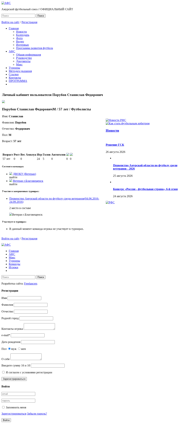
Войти (6, 420)
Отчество (7, 311)
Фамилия (7, 304)
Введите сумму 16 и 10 (15, 365)
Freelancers (30, 283)
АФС (12, 51)
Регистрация (29, 22)
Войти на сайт (10, 22)
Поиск (40, 15)
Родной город (10, 318)
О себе (5, 359)
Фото (19, 38)
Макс (19, 64)
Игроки (13, 267)
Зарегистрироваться (14, 379)
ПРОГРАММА (18, 80)
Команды (14, 264)
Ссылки (14, 74)
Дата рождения (10, 341)
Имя (4, 298)
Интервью (22, 44)
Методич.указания (20, 71)
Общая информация (28, 54)
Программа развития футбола (34, 48)
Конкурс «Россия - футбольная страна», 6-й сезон (145, 189)
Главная (14, 28)
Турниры (14, 67)
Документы (23, 61)
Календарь (22, 34)
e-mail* (5, 335)
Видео (20, 41)
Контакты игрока (12, 328)
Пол (4, 348)
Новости (21, 31)
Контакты (15, 77)
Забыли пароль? (37, 413)
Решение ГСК (115, 144)
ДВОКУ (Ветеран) (24, 173)
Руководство (24, 57)
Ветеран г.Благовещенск (28, 180)
